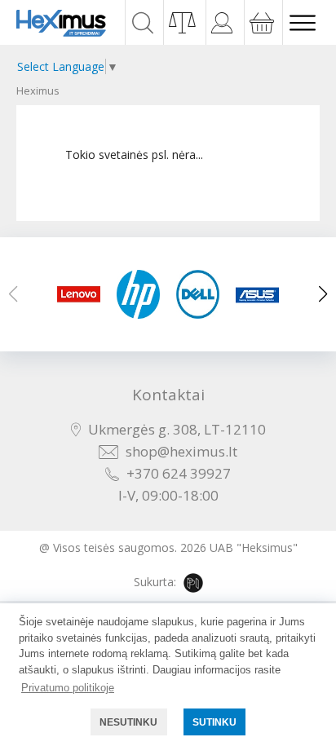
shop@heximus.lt (181, 451)
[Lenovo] (78, 294)
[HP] (138, 294)
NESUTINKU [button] (128, 722)
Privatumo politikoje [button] (67, 688)
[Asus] (257, 294)
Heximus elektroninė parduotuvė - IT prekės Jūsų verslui (61, 23)
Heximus (38, 90)
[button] (323, 294)
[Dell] (197, 294)
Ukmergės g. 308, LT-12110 (177, 429)
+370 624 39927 (178, 473)
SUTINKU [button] (214, 722)
